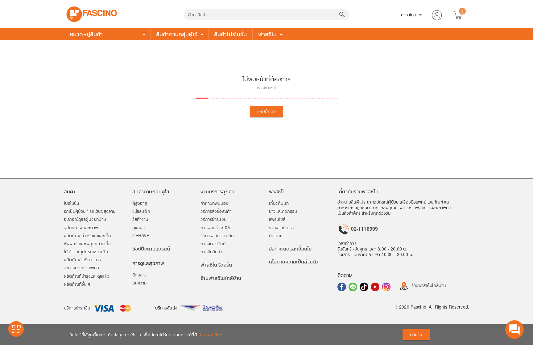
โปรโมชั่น (71, 203)
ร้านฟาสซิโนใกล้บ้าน (220, 277)
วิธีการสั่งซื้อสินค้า (215, 211)
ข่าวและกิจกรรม (283, 211)
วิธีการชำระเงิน (213, 219)
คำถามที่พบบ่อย (214, 203)
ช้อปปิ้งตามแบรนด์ (151, 248)
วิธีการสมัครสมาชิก (217, 235)
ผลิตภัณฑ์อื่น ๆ (77, 284)
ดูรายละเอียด (211, 334)
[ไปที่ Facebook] (341, 287)
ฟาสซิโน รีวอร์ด (216, 264)
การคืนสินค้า (211, 251)
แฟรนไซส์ (277, 219)
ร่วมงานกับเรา (281, 227)
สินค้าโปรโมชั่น (230, 34)
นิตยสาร (139, 274)
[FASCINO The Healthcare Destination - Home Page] (91, 13)
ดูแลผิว (138, 227)
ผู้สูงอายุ (139, 203)
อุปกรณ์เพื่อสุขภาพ (81, 227)
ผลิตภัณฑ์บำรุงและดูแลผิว (86, 276)
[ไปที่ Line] (353, 287)
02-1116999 (364, 228)
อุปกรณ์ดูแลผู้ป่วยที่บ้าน (85, 219)
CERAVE (141, 235)
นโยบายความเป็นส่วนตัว (294, 261)
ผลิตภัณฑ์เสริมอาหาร (82, 259)
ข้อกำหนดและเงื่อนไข (290, 248)
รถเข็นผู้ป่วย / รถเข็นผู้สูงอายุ (89, 211)
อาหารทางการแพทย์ (81, 267)
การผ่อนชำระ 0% (215, 227)
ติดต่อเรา (277, 235)
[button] (437, 14)
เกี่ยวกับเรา (279, 203)
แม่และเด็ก (141, 211)
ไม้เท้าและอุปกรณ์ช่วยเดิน (86, 251)
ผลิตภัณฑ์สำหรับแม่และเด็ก (87, 235)
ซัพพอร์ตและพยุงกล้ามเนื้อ (87, 243)
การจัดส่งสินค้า (213, 243)
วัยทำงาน (140, 219)
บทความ (139, 283)
